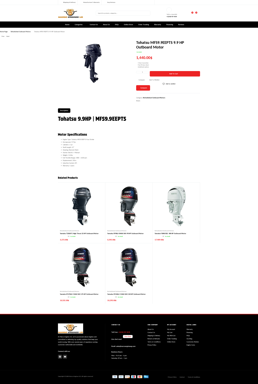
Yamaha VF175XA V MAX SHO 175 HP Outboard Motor (79, 294)
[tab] (64, 110)
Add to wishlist (154, 80)
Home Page (4, 32)
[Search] (147, 13)
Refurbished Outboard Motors (21, 32)
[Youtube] (65, 357)
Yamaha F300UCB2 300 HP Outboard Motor (170, 233)
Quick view (86, 224)
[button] (123, 43)
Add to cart (173, 74)
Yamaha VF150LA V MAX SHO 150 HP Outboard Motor (126, 294)
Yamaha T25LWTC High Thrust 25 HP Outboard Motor (79, 233)
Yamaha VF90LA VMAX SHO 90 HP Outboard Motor (125, 233)
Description (64, 110)
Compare (142, 80)
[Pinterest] (60, 357)
